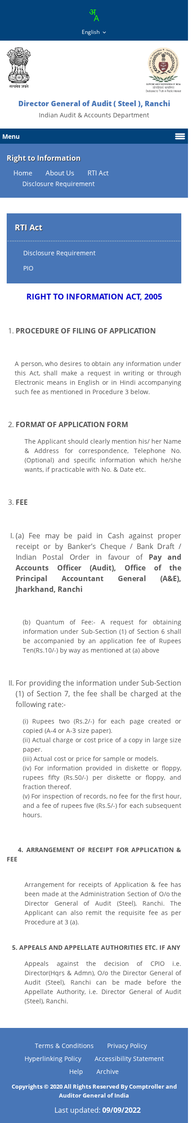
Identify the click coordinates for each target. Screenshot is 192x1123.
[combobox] (94, 15)
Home (22, 173)
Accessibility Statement (129, 1058)
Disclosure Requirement (59, 253)
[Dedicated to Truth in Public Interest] (19, 67)
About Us (60, 173)
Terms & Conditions (64, 1045)
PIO (28, 268)
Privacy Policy (127, 1045)
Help (76, 1071)
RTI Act (98, 173)
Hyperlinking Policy (53, 1058)
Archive (107, 1071)
